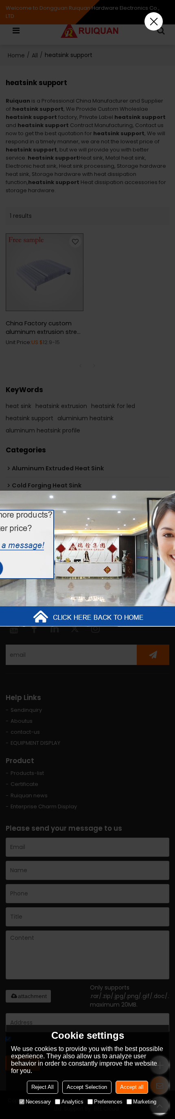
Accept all (132, 1087)
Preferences (108, 1102)
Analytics (72, 1102)
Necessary (38, 1102)
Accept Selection (87, 1087)
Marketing (144, 1102)
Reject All (42, 1087)
